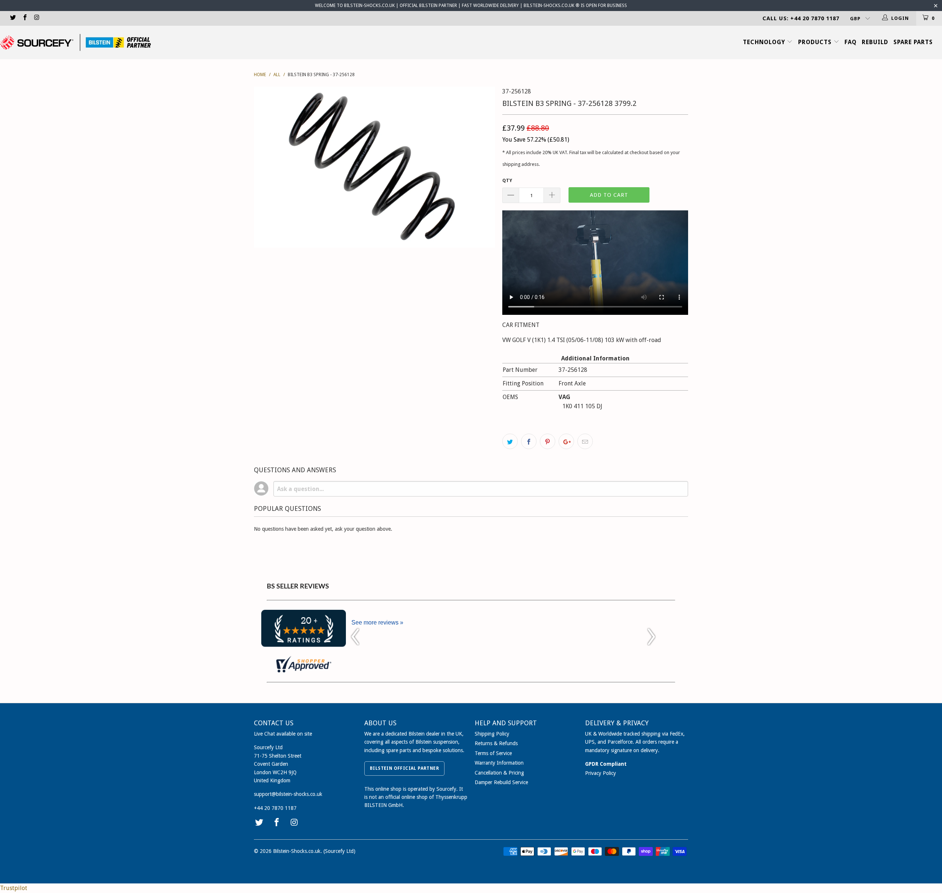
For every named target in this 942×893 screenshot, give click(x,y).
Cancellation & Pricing (499, 773)
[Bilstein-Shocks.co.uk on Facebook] (24, 18)
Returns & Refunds (496, 743)
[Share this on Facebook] (528, 441)
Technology (765, 42)
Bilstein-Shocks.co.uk (297, 851)
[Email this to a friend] (585, 441)
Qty (507, 180)
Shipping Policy (492, 734)
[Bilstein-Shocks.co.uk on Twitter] (12, 18)
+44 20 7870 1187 (275, 808)
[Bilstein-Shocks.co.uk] (75, 42)
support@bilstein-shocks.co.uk (288, 794)
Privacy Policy (600, 773)
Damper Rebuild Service (501, 782)
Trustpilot (13, 888)
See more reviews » (377, 622)
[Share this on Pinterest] (547, 441)
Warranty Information (499, 763)
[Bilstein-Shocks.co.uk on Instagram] (36, 18)
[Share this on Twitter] (510, 441)
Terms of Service (493, 753)
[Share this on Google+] (566, 441)
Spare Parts (913, 42)
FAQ (850, 42)
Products (815, 42)
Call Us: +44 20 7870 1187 (800, 18)
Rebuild (875, 42)
